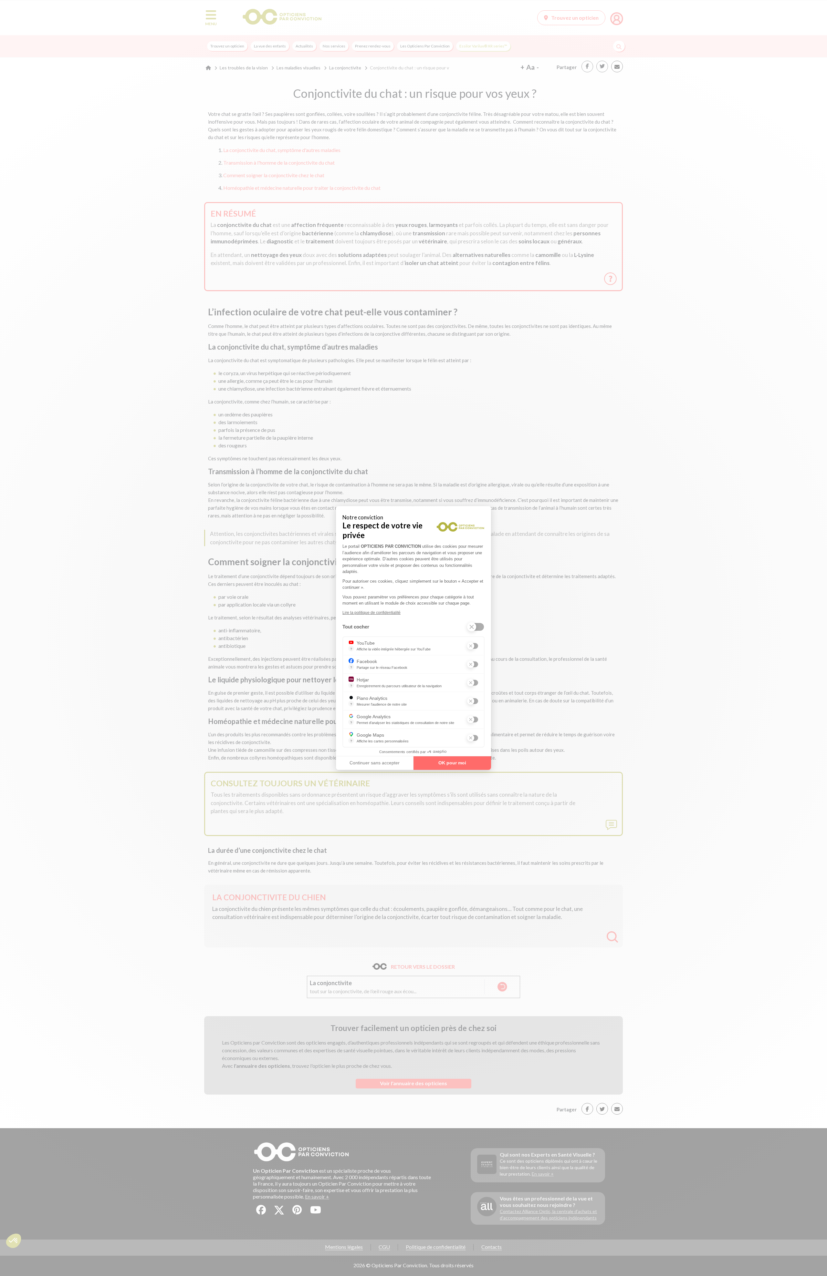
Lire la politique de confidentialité (371, 612)
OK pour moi (452, 762)
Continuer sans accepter (375, 762)
